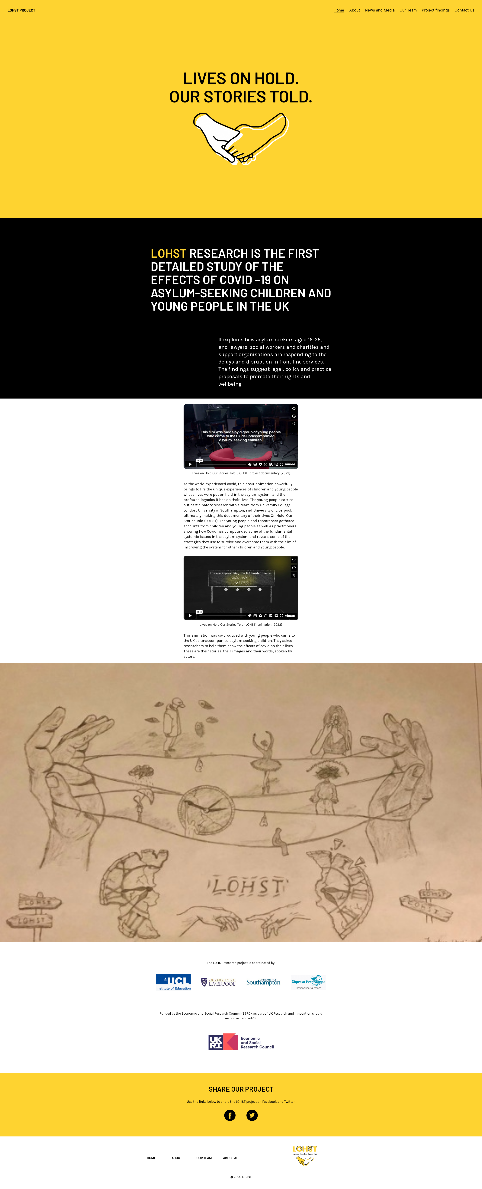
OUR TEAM (204, 1158)
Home (339, 10)
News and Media (380, 10)
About (354, 10)
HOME (151, 1158)
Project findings (436, 10)
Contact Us (464, 10)
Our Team (408, 10)
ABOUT (177, 1158)
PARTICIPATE (230, 1158)
